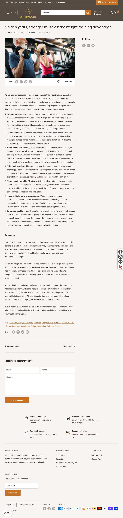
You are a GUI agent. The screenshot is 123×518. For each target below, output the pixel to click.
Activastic (8, 32)
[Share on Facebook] (16, 81)
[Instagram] (120, 257)
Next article (68, 346)
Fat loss (57, 323)
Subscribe (12, 493)
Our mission (60, 455)
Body (20, 323)
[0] (116, 12)
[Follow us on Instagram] (88, 45)
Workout (58, 326)
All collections (60, 466)
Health (70, 323)
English (8, 505)
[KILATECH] (120, 266)
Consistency (28, 323)
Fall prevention (47, 323)
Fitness (64, 323)
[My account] (111, 12)
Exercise (37, 323)
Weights (34, 326)
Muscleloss (25, 326)
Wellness (50, 326)
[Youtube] (120, 261)
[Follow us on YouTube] (93, 45)
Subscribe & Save (109, 2)
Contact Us (59, 459)
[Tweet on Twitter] (26, 81)
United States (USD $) (26, 505)
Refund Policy (97, 459)
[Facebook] (120, 252)
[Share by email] (30, 81)
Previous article (13, 346)
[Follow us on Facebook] (84, 45)
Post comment (17, 400)
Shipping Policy (98, 455)
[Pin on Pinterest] (21, 81)
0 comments (67, 82)
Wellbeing (42, 326)
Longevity (16, 326)
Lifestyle (8, 326)
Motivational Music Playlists (66, 463)
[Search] (88, 12)
